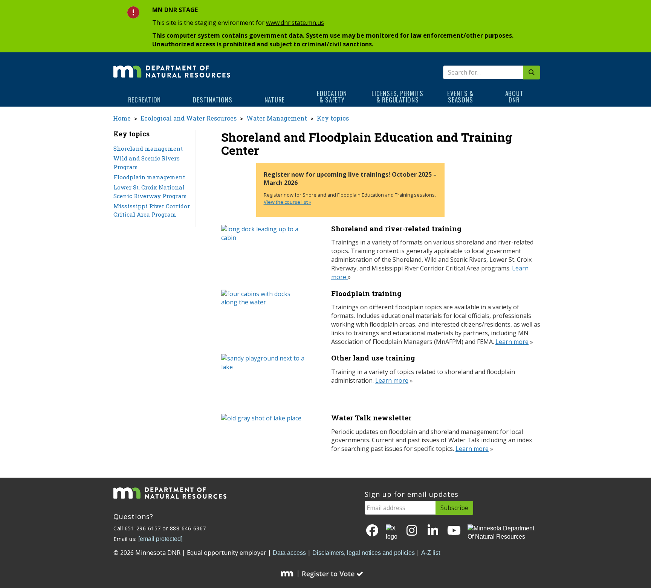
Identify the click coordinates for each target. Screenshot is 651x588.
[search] (531, 72)
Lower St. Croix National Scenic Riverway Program (150, 191)
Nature (274, 99)
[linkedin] (432, 531)
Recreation (144, 99)
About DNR (514, 96)
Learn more (512, 342)
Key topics (333, 118)
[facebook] (372, 531)
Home (122, 118)
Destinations (212, 99)
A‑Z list (430, 553)
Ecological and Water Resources (189, 118)
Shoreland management (148, 148)
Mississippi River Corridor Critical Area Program (151, 210)
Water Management (276, 118)
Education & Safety (332, 96)
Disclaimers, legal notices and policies (363, 553)
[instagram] (411, 531)
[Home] (171, 66)
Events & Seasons (460, 96)
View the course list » (287, 202)
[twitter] (392, 533)
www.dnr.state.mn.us (295, 22)
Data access (289, 553)
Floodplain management (149, 177)
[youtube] (454, 531)
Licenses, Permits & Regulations (397, 96)
